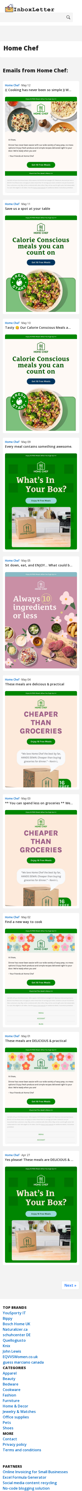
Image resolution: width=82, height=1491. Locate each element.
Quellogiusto (14, 1340)
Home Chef (12, 85)
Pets (7, 1422)
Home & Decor (15, 1406)
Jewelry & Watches (19, 1411)
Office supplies (16, 1417)
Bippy (8, 1318)
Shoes (8, 1428)
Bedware (10, 1384)
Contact (10, 1438)
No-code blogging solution (26, 1488)
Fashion (9, 1395)
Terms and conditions (22, 1449)
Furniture (11, 1400)
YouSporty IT (14, 1312)
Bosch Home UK (16, 1323)
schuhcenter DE (17, 1334)
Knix (6, 1345)
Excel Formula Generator (24, 1477)
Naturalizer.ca (15, 1329)
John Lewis (12, 1351)
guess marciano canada (23, 1362)
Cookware (11, 1389)
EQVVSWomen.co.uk (20, 1356)
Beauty (9, 1378)
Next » (70, 1285)
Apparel (10, 1373)
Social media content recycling (30, 1482)
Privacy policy (15, 1444)
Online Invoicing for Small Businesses (35, 1471)
